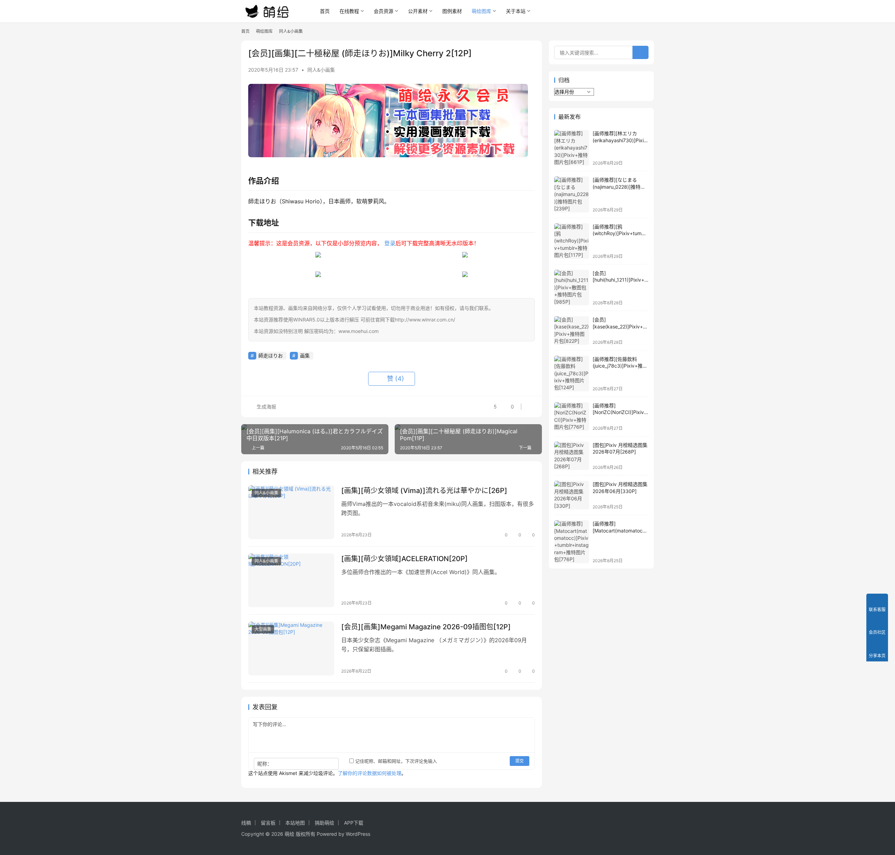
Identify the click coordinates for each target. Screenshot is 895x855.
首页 (325, 11)
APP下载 (353, 823)
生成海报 (265, 407)
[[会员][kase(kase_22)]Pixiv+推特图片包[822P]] (571, 330)
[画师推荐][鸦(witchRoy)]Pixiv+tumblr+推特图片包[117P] (620, 233)
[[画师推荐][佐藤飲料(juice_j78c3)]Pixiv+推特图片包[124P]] (571, 373)
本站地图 (295, 823)
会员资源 (383, 11)
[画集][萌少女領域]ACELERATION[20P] (404, 559)
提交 (519, 760)
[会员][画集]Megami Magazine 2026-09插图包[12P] (426, 627)
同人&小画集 (321, 70)
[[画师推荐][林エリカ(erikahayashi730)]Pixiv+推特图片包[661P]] (571, 148)
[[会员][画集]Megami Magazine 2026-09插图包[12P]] (291, 648)
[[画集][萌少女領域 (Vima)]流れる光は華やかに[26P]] (291, 512)
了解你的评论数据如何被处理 (369, 773)
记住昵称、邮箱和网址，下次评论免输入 (395, 761)
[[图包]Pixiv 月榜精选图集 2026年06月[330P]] (571, 495)
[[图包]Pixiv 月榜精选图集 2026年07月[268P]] (571, 456)
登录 (389, 243)
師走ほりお (270, 355)
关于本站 (515, 11)
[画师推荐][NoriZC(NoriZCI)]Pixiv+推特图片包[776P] (620, 412)
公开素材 (418, 11)
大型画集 (263, 629)
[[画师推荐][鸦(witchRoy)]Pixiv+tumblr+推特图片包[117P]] (571, 241)
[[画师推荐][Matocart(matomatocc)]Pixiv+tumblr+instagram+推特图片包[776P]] (571, 541)
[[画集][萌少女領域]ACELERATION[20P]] (291, 580)
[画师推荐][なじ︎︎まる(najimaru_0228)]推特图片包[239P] (619, 186)
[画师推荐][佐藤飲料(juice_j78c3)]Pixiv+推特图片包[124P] (620, 366)
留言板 (268, 823)
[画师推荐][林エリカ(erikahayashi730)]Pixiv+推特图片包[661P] (619, 140)
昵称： (264, 764)
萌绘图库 (481, 11)
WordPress (358, 834)
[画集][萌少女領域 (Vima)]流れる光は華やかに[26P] (424, 490)
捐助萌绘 (324, 823)
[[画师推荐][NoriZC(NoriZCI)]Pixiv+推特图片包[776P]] (571, 416)
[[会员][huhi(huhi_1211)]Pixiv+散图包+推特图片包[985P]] (571, 287)
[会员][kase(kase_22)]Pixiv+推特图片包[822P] (620, 326)
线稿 (246, 823)
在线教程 (349, 11)
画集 (305, 355)
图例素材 (452, 11)
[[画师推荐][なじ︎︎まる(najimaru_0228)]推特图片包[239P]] (571, 194)
